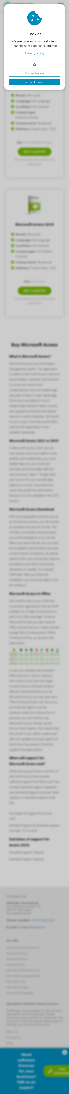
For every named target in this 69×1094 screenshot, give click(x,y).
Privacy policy (34, 53)
